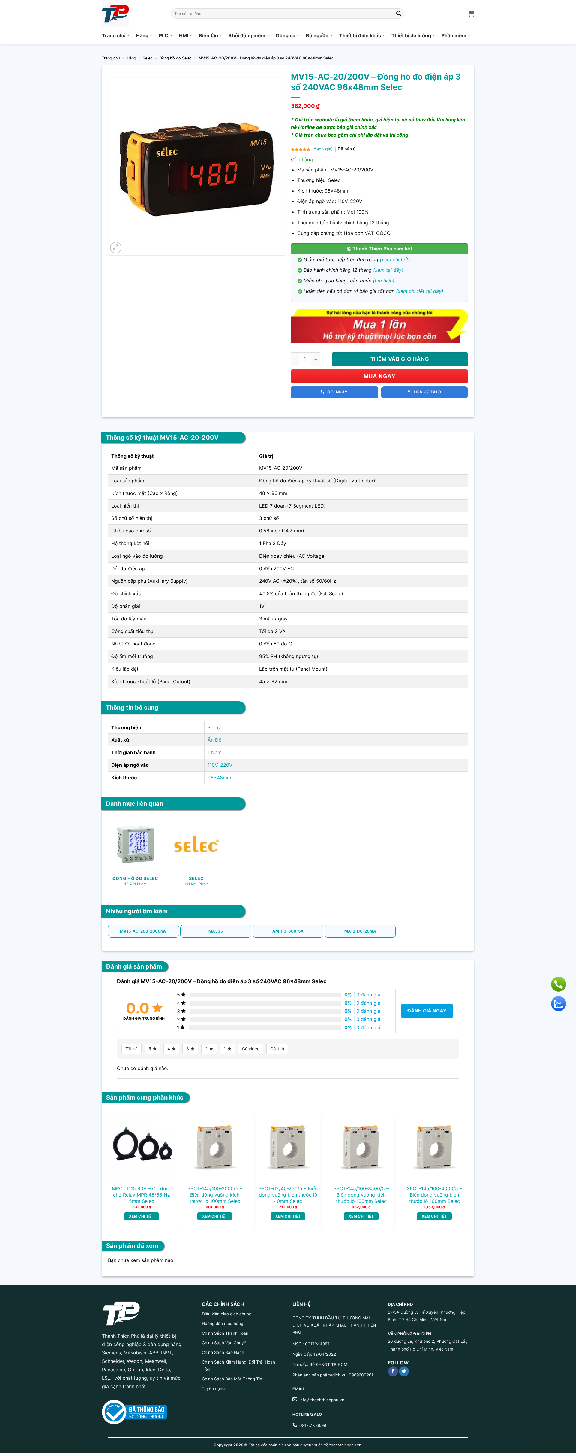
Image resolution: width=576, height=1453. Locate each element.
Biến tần (208, 35)
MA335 (215, 931)
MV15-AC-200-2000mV (143, 931)
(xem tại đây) (388, 270)
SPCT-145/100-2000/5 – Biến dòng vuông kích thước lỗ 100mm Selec (215, 1194)
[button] (116, 247)
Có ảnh (277, 1048)
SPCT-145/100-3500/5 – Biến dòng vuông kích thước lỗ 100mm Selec (361, 1194)
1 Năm (215, 752)
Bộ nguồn (317, 35)
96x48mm (219, 778)
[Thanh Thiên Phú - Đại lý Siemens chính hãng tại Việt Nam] (132, 13)
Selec (147, 58)
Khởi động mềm (247, 35)
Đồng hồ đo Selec (175, 58)
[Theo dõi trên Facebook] (393, 1371)
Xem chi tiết (141, 1216)
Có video (251, 1048)
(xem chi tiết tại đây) (419, 291)
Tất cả (131, 1048)
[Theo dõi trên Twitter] (404, 1371)
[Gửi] (399, 13)
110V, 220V (220, 765)
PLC (163, 35)
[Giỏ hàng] (471, 13)
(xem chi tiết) (395, 259)
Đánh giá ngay (427, 1011)
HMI (183, 35)
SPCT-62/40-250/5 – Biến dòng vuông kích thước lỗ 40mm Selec (288, 1194)
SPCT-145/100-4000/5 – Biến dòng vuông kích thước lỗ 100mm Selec (434, 1194)
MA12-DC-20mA (360, 931)
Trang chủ (114, 35)
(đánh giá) (323, 148)
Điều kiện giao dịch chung (226, 1314)
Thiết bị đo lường (411, 35)
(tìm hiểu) (383, 281)
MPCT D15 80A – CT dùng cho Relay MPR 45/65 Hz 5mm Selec (142, 1194)
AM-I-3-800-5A (288, 931)
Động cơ (286, 35)
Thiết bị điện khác (360, 35)
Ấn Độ (215, 740)
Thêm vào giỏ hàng (399, 359)
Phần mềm (454, 35)
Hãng (142, 35)
